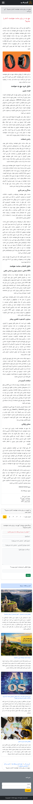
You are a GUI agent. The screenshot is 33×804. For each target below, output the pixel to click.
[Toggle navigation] (3, 2)
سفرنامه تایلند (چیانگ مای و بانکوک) (22, 658)
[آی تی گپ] (26, 3)
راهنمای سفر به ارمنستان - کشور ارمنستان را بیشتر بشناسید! (17, 614)
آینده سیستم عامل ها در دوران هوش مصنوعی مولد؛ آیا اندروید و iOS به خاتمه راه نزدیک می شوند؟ (17, 697)
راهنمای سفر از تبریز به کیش (24, 741)
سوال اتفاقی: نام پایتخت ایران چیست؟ (20, 567)
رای (5, 517)
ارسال (28, 575)
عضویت (28, 790)
